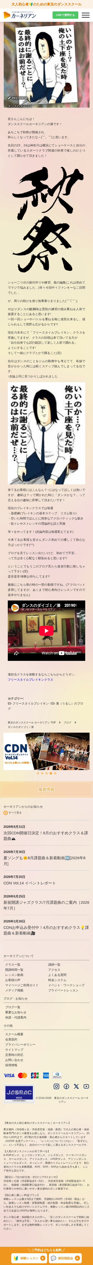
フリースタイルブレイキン (30, 703)
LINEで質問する (65, 15)
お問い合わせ (14, 1060)
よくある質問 (57, 975)
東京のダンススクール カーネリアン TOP (32, 722)
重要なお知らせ (15, 1012)
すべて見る (15, 812)
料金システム (57, 980)
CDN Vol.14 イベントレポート (29, 883)
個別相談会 (62, 1258)
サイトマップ (14, 1049)
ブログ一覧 (12, 1007)
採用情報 (11, 1065)
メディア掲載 (14, 990)
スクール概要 (14, 1034)
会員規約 (11, 1039)
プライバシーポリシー (20, 1044)
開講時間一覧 (14, 969)
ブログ (67, 722)
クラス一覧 (12, 964)
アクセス (54, 969)
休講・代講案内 (15, 1017)
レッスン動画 (14, 975)
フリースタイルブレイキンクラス (30, 679)
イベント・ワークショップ (66, 985)
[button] (38, 773)
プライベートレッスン (63, 990)
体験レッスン (25, 1258)
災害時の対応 (14, 1055)
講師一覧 (54, 964)
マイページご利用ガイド (21, 985)
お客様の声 (12, 980)
